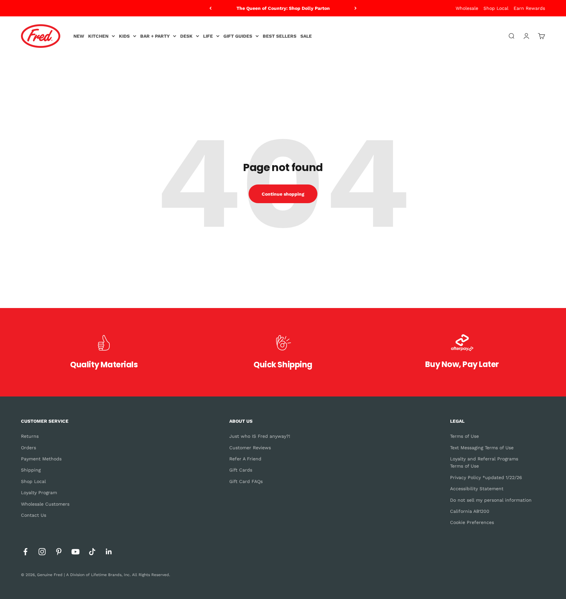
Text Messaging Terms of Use (482, 447)
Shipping (31, 470)
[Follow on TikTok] (92, 551)
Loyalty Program (39, 492)
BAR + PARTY (155, 36)
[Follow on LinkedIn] (108, 551)
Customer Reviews (250, 447)
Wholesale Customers (45, 504)
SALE (306, 36)
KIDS (124, 36)
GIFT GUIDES (237, 36)
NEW (78, 36)
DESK (186, 36)
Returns (30, 436)
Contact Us (33, 515)
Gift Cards (240, 470)
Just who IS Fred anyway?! (259, 436)
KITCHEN (98, 36)
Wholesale (467, 8)
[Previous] (210, 8)
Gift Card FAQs (246, 481)
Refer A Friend (245, 458)
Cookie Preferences (472, 522)
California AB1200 (469, 511)
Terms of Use (464, 436)
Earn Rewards (529, 8)
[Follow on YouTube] (75, 551)
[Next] (355, 8)
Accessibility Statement (476, 488)
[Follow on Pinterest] (58, 551)
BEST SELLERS (279, 36)
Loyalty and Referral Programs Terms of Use (484, 462)
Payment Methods (41, 458)
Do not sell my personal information (491, 500)
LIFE (208, 36)
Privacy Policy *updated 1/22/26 (486, 477)
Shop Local (495, 8)
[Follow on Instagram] (42, 551)
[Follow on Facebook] (25, 551)
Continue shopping (283, 194)
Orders (28, 447)
